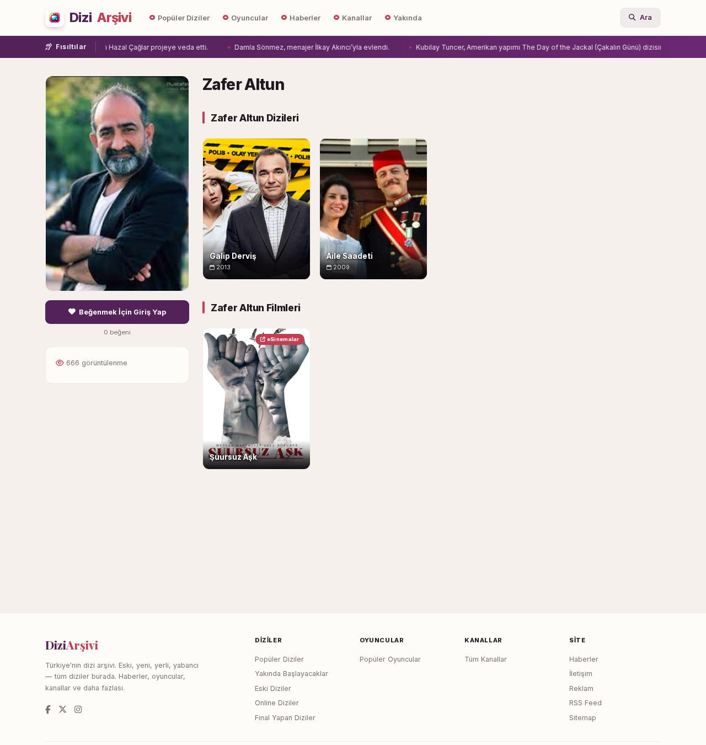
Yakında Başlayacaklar (291, 673)
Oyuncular (249, 18)
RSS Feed (585, 703)
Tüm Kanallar (485, 659)
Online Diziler (277, 703)
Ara (646, 17)
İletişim (580, 673)
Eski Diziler (273, 688)
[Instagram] (78, 709)
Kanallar (357, 18)
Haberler (305, 18)
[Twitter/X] (62, 709)
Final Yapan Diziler (285, 718)
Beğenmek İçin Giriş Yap (122, 312)
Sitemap (582, 718)
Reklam (581, 688)
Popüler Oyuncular (390, 659)
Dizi (100, 17)
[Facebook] (48, 709)
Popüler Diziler (184, 18)
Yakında (407, 18)
